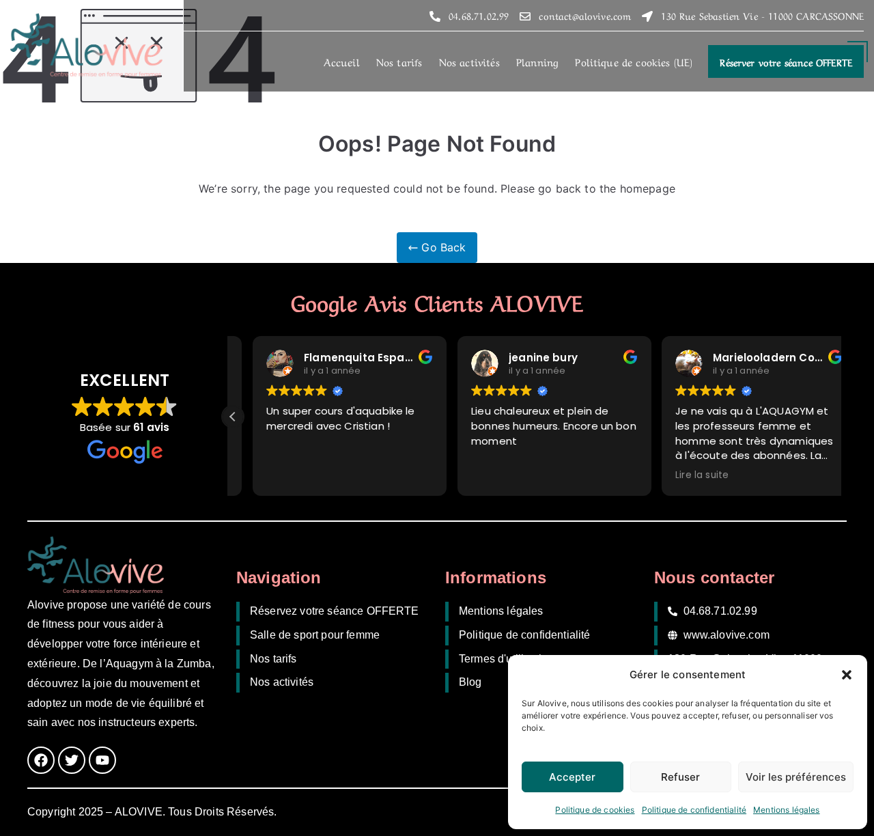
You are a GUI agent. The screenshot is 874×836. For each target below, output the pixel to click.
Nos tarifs (399, 61)
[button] (847, 675)
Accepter (572, 776)
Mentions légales (786, 810)
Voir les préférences (796, 776)
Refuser (680, 776)
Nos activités (469, 61)
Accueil (342, 61)
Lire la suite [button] (682, 475)
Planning (537, 61)
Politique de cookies (594, 810)
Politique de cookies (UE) (633, 61)
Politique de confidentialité (694, 810)
